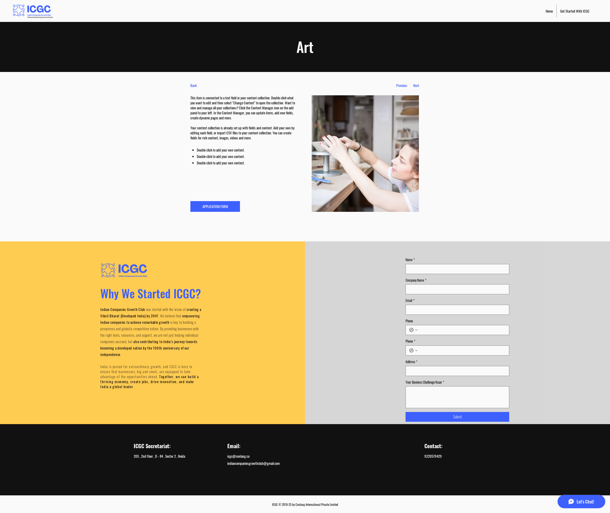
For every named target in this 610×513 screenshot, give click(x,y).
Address (411, 361)
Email (410, 300)
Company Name (416, 280)
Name (410, 259)
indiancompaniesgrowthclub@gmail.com (253, 463)
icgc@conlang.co (238, 456)
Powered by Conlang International (40, 17)
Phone (409, 321)
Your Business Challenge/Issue (425, 382)
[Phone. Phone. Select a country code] (413, 330)
